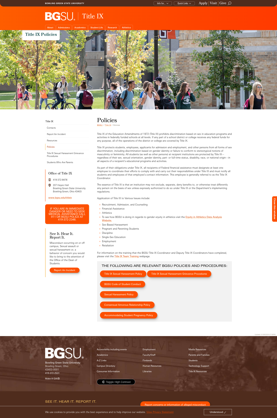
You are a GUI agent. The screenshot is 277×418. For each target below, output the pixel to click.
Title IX (108, 125)
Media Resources (197, 349)
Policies (51, 146)
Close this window (274, 208)
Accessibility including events (112, 349)
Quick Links (183, 3)
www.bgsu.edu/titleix (60, 197)
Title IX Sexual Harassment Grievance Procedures (179, 273)
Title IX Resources (198, 371)
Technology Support (199, 366)
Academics (80, 27)
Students (193, 360)
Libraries (147, 371)
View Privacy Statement (160, 412)
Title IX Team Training (126, 256)
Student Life (96, 27)
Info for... (161, 3)
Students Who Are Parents (60, 162)
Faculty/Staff (149, 355)
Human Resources (152, 366)
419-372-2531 (52, 373)
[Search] (230, 3)
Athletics (126, 27)
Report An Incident (56, 134)
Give (222, 3)
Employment (149, 349)
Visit (213, 3)
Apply (203, 3)
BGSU (100, 125)
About (50, 27)
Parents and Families (199, 355)
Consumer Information (108, 371)
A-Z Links (101, 360)
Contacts (51, 127)
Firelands (147, 360)
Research (112, 27)
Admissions (64, 27)
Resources (52, 140)
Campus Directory (106, 366)
